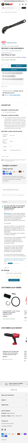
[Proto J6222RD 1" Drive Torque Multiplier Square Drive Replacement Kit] (12, 300)
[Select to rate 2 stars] (10, 276)
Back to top (14, 389)
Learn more (21, 194)
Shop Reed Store (12, 42)
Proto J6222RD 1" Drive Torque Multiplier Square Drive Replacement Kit (11, 312)
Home (2, 12)
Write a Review (14, 280)
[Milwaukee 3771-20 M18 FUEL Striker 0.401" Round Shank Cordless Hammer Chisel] (12, 340)
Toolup (5, 439)
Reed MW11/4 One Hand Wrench (11, 12)
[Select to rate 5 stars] (20, 276)
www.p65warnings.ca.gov (9, 160)
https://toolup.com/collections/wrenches (15, 258)
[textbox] (14, 192)
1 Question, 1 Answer (5, 50)
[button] (22, 4)
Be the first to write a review (16, 50)
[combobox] (11, 7)
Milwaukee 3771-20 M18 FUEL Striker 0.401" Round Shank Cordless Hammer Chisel (11, 353)
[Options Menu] (19, 263)
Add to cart (19, 65)
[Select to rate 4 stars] (17, 276)
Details (22, 1)
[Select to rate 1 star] (7, 276)
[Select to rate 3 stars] (14, 276)
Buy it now (14, 69)
